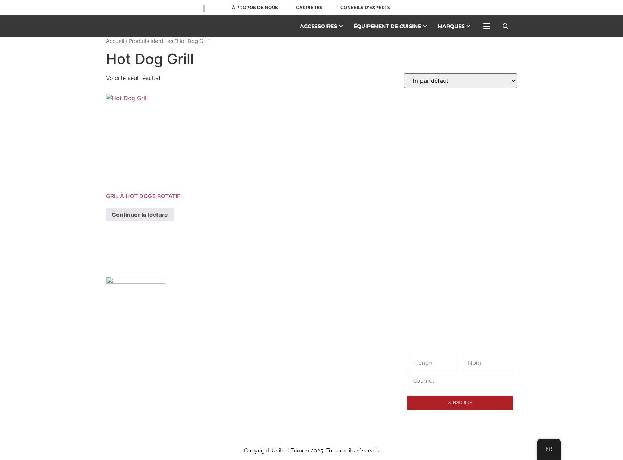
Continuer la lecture (140, 214)
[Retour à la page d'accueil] (202, 7)
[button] (505, 26)
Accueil (115, 41)
